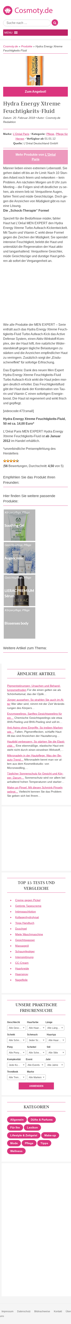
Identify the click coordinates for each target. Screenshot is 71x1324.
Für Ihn (15, 1127)
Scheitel (31, 1047)
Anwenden (36, 1086)
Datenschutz (24, 1311)
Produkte (26, 46)
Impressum (7, 1311)
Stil (48, 1047)
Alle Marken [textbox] (35, 1077)
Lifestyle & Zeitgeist (23, 1135)
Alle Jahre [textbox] (52, 1065)
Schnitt (11, 1034)
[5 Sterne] (17, 460)
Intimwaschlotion (25, 911)
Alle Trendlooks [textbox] (17, 1077)
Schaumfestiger (25, 951)
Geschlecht (13, 1022)
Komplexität (14, 1059)
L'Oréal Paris (21, 133)
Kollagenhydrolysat (27, 917)
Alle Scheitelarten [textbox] (37, 1052)
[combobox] (16, 1027)
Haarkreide (22, 968)
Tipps (44, 1143)
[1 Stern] (4, 460)
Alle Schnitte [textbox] (15, 1040)
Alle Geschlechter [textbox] (17, 1028)
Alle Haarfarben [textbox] (37, 1028)
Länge (49, 1022)
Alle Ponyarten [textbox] (17, 1052)
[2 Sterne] (7, 460)
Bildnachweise (42, 1311)
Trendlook (12, 1071)
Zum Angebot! (35, 91)
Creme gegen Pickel (27, 900)
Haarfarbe (32, 1022)
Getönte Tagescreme (28, 905)
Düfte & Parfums (42, 1119)
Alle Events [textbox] (34, 1065)
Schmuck (32, 1034)
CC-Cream (22, 962)
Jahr (48, 1059)
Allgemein (17, 1119)
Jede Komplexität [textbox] (17, 1065)
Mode (14, 1143)
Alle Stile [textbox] (53, 1052)
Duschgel (21, 928)
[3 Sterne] (11, 460)
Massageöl (22, 945)
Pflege (50, 133)
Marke (30, 1071)
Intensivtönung (24, 957)
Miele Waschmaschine (29, 934)
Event (29, 1059)
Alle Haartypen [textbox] (56, 1040)
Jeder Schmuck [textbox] (37, 1040)
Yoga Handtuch (24, 922)
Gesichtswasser (25, 940)
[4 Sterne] (14, 460)
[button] (8, 32)
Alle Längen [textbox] (53, 1028)
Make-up (50, 1135)
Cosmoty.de (10, 46)
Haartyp (51, 1034)
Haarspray (21, 974)
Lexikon (32, 1127)
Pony (10, 1047)
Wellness (16, 1151)
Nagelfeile (21, 979)
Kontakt (58, 1311)
